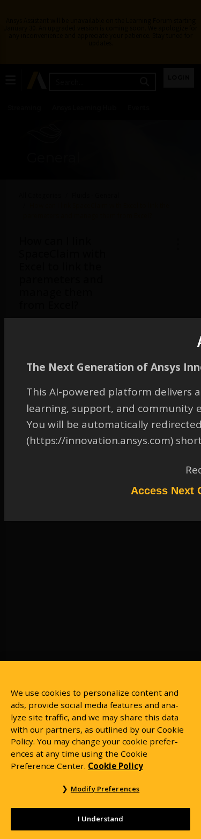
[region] (100, 750)
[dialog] (100, 419)
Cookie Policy (115, 765)
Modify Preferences (105, 789)
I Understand (101, 819)
